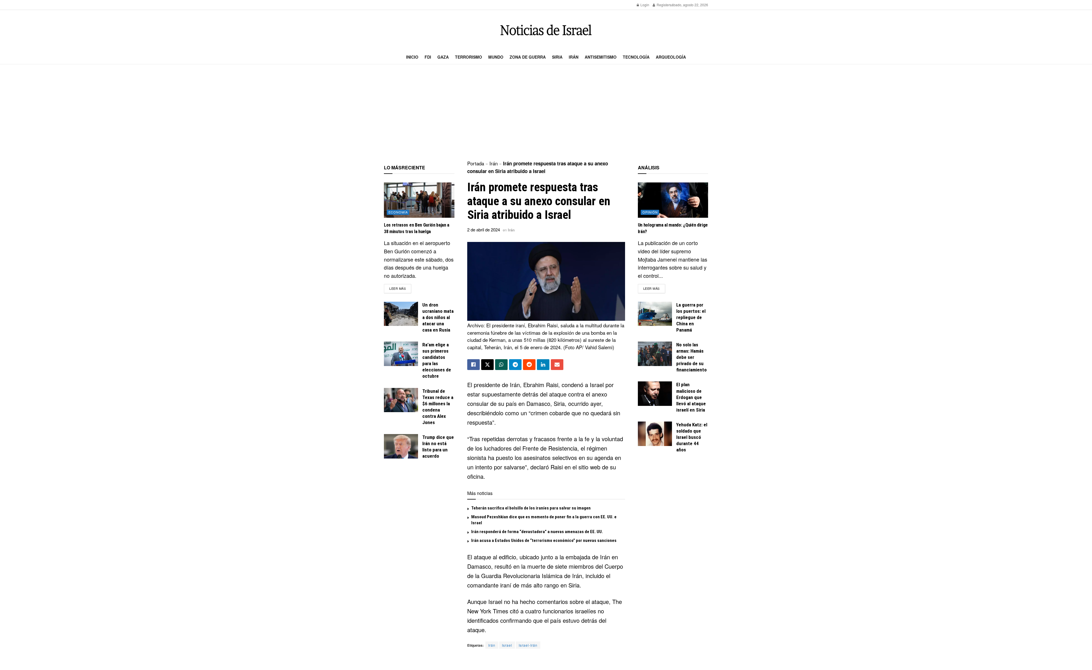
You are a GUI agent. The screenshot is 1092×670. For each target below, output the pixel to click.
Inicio (412, 57)
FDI (428, 57)
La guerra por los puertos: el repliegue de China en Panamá (691, 317)
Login (644, 4)
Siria (557, 57)
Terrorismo (468, 57)
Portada (475, 163)
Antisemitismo (601, 57)
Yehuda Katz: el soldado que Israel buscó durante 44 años (691, 437)
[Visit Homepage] (546, 30)
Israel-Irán (528, 645)
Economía (398, 212)
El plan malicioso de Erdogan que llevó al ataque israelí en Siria (691, 397)
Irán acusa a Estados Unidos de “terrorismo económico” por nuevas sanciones (544, 540)
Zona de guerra (528, 57)
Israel (507, 645)
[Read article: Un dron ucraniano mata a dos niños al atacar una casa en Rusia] (401, 314)
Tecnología (636, 57)
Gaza (443, 57)
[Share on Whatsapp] (501, 364)
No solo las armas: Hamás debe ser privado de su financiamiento (691, 357)
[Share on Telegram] (515, 364)
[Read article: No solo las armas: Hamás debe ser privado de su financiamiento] (655, 354)
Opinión (650, 212)
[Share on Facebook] (473, 364)
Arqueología (671, 57)
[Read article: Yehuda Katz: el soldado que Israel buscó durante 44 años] (655, 434)
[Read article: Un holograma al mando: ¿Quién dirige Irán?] (673, 200)
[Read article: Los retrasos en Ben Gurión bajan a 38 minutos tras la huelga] (419, 200)
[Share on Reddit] (529, 364)
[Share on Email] (557, 364)
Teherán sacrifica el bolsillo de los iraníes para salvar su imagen (531, 508)
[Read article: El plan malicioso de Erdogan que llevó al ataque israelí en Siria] (655, 393)
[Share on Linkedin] (543, 364)
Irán (573, 57)
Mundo (495, 57)
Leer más (400, 288)
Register (663, 4)
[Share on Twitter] (487, 364)
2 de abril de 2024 (483, 230)
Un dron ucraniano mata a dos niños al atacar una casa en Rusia (438, 317)
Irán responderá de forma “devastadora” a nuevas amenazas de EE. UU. (537, 531)
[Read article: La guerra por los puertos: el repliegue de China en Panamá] (655, 314)
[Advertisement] (546, 113)
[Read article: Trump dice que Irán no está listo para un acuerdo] (401, 446)
